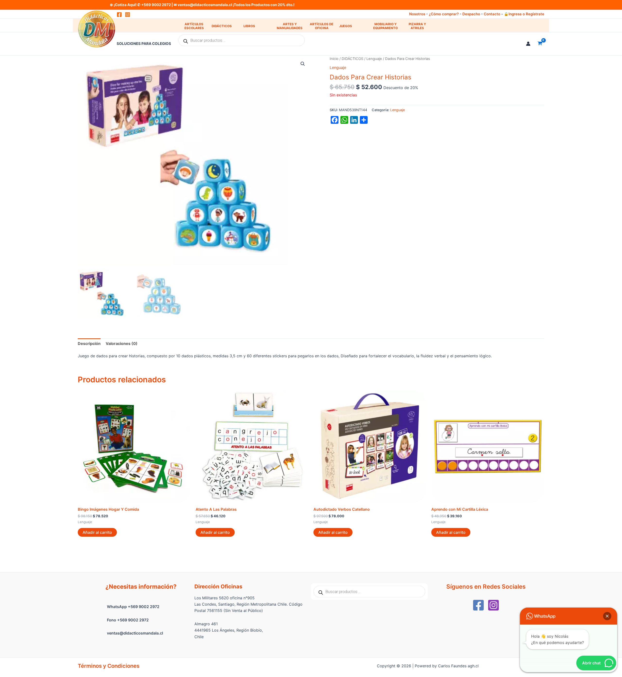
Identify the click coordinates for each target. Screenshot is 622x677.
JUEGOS (345, 26)
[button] (302, 63)
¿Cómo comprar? (444, 14)
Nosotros (417, 14)
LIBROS (249, 26)
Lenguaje (374, 59)
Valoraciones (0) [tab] (122, 343)
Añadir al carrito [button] (97, 532)
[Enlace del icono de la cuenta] (528, 44)
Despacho (471, 14)
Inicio (334, 59)
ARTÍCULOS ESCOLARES (194, 26)
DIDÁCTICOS (222, 26)
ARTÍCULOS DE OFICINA (321, 26)
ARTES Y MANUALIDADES (289, 26)
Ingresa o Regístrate (526, 14)
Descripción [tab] (89, 343)
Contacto (492, 14)
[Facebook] (478, 605)
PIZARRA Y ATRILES (417, 26)
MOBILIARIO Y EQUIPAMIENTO (385, 26)
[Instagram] (127, 14)
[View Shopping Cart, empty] (539, 44)
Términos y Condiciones (108, 666)
